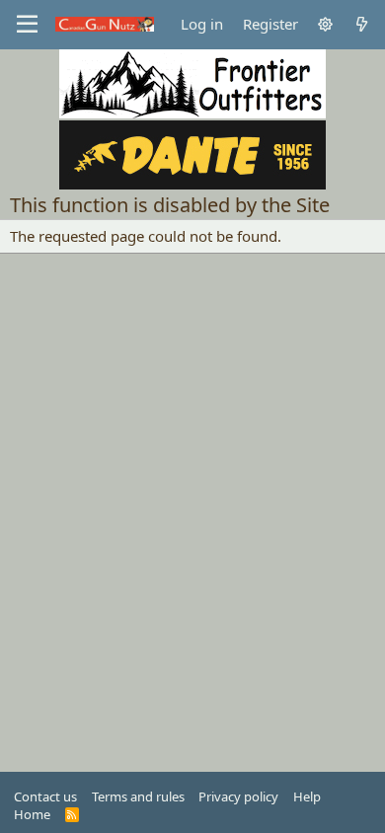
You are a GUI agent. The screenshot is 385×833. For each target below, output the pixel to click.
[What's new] (362, 24)
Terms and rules (138, 796)
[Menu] (27, 24)
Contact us (45, 796)
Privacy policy (238, 796)
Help (307, 796)
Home (32, 814)
